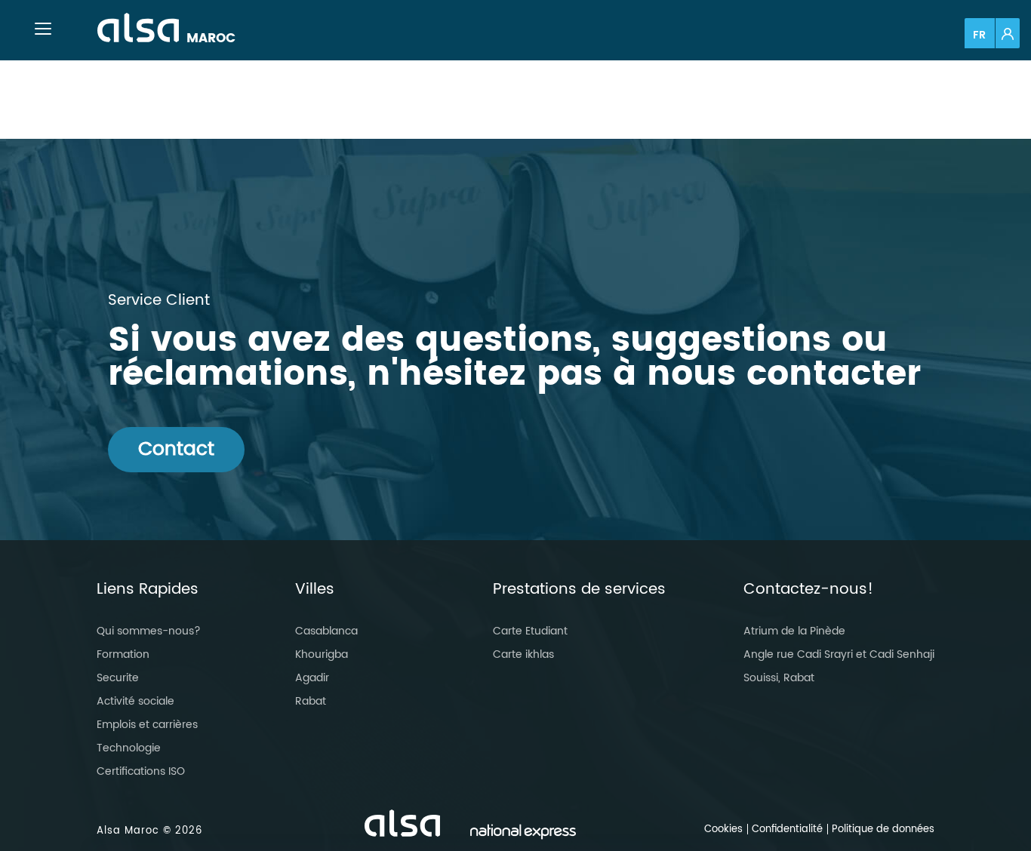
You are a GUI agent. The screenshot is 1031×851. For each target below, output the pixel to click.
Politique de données (883, 829)
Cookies (723, 829)
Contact (176, 449)
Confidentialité (787, 829)
